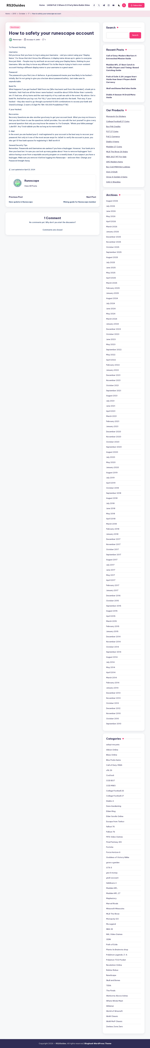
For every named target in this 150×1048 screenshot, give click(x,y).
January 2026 (112, 231)
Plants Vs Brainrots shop (117, 949)
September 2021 (113, 390)
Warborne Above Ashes (117, 996)
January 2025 (112, 293)
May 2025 (110, 272)
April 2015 (110, 616)
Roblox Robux (112, 970)
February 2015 (112, 626)
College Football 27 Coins (117, 121)
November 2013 (113, 698)
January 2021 (112, 426)
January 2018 (112, 534)
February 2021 (112, 421)
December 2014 (113, 636)
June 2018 (110, 508)
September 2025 (114, 252)
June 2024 (111, 308)
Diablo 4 (110, 801)
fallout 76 (110, 826)
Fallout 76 (110, 832)
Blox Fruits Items (113, 760)
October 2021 (112, 385)
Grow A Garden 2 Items (116, 177)
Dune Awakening (113, 806)
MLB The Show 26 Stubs (117, 151)
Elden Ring (111, 811)
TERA (108, 985)
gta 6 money (111, 873)
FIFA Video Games (114, 837)
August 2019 (111, 472)
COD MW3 (111, 785)
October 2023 (112, 334)
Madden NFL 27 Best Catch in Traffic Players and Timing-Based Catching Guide (122, 67)
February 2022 (113, 365)
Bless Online (111, 755)
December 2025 (113, 237)
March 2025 (111, 283)
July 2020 (110, 457)
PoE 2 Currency (113, 136)
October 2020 (112, 442)
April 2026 (111, 221)
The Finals (110, 990)
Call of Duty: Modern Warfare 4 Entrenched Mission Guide (121, 57)
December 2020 (113, 431)
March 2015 (111, 621)
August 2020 (112, 452)
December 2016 (113, 595)
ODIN (108, 939)
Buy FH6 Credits (113, 126)
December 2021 (113, 375)
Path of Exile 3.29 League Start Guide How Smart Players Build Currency (121, 79)
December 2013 (113, 693)
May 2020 (111, 462)
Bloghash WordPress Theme (97, 1043)
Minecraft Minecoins (115, 908)
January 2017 (112, 590)
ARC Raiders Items (114, 162)
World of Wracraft (114, 1011)
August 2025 (112, 257)
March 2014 (111, 677)
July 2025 (110, 262)
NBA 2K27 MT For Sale (116, 157)
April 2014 (111, 672)
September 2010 (113, 723)
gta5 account (112, 878)
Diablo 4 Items (112, 141)
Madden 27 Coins (114, 146)
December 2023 (113, 329)
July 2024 (110, 303)
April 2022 (111, 360)
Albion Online (112, 750)
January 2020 (112, 467)
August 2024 (112, 298)
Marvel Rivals (112, 903)
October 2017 (112, 549)
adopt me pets (112, 744)
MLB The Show (112, 914)
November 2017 (113, 544)
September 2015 (113, 606)
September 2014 (113, 652)
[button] (136, 5)
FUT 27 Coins (112, 131)
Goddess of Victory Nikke (117, 857)
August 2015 (111, 611)
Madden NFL (111, 888)
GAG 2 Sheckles (113, 182)
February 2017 (112, 585)
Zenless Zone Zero (114, 1026)
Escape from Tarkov (115, 821)
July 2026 (110, 206)
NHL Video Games (114, 934)
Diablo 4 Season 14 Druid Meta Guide (120, 96)
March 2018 (111, 524)
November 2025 (113, 242)
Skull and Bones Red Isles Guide (121, 88)
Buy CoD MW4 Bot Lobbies (118, 167)
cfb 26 (109, 770)
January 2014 (112, 688)
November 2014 (113, 641)
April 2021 (110, 411)
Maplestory (111, 898)
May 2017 (110, 575)
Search (111, 27)
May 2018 (110, 513)
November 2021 (113, 380)
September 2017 (113, 554)
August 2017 (111, 559)
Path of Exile (111, 944)
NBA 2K (109, 929)
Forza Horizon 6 (113, 852)
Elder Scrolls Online (114, 816)
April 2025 (111, 278)
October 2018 (112, 488)
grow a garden (112, 862)
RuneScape (15, 27)
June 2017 (110, 570)
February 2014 (112, 682)
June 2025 (111, 267)
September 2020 (114, 447)
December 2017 (113, 539)
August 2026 (112, 201)
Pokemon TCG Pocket (116, 960)
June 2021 (110, 406)
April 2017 (110, 580)
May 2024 (110, 313)
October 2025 (112, 247)
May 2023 (110, 344)
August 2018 (111, 498)
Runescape (31, 180)
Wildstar (110, 1006)
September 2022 (114, 349)
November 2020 (113, 436)
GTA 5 (109, 867)
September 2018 (113, 493)
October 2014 (112, 647)
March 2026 (111, 226)
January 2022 (112, 370)
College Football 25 (115, 791)
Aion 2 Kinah (111, 172)
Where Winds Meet (114, 1001)
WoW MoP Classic (114, 1021)
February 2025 (113, 288)
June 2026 (111, 211)
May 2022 (110, 354)
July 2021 (110, 401)
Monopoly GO (112, 919)
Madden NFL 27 (113, 893)
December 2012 (113, 708)
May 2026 (110, 216)
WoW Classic (112, 1016)
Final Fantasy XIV (114, 842)
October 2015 (112, 600)
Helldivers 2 (111, 883)
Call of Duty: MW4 (114, 765)
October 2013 (112, 703)
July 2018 (110, 503)
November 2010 (113, 713)
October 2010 (112, 718)
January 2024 (112, 324)
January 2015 (112, 631)
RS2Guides (16, 5)
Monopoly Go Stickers (116, 116)
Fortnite (109, 847)
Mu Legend (111, 924)
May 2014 (110, 667)
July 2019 (110, 477)
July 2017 (110, 565)
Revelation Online (114, 965)
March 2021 (111, 416)
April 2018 (110, 518)
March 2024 (111, 319)
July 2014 (110, 662)
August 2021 (111, 395)
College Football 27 (115, 796)
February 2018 (112, 529)
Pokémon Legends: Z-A (116, 955)
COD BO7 (110, 780)
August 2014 (112, 657)
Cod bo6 (110, 775)
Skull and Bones (113, 980)
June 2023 (111, 339)
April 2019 (110, 483)
